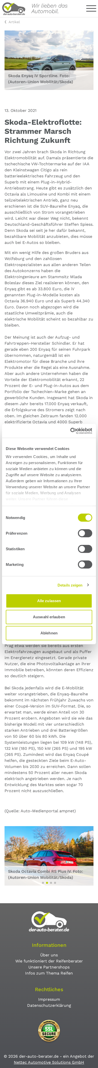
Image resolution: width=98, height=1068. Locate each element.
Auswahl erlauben (49, 617)
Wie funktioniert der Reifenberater (49, 961)
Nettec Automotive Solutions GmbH (49, 1062)
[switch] (85, 533)
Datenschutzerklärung (49, 1005)
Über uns (49, 955)
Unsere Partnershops (49, 967)
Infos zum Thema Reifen (49, 973)
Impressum (49, 999)
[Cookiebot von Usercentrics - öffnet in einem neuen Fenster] (70, 431)
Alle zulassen (49, 601)
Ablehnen (49, 633)
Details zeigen (70, 585)
